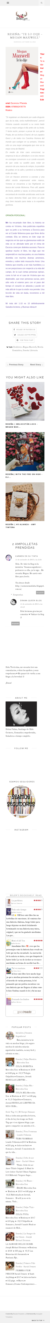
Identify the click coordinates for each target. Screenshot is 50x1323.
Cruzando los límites (20, 1000)
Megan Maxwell (29, 347)
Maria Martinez (17, 1002)
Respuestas (18, 595)
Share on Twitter (27, 335)
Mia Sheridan (16, 943)
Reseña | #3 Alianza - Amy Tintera (21, 526)
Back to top (37, 1320)
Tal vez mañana (18, 968)
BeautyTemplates (19, 1314)
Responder (40, 592)
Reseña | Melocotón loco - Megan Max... (22, 425)
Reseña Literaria (30, 351)
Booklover (17, 347)
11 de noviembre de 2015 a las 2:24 (28, 560)
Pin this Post (26, 340)
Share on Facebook (25, 329)
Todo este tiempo (19, 910)
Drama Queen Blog (31, 600)
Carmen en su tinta (26, 556)
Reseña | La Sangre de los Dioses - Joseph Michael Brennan (25, 1237)
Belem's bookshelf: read (26, 895)
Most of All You (18, 941)
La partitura (17, 901)
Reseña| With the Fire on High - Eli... (24, 475)
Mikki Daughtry (17, 912)
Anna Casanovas (17, 903)
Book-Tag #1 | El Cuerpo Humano (20, 1112)
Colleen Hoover (17, 971)
